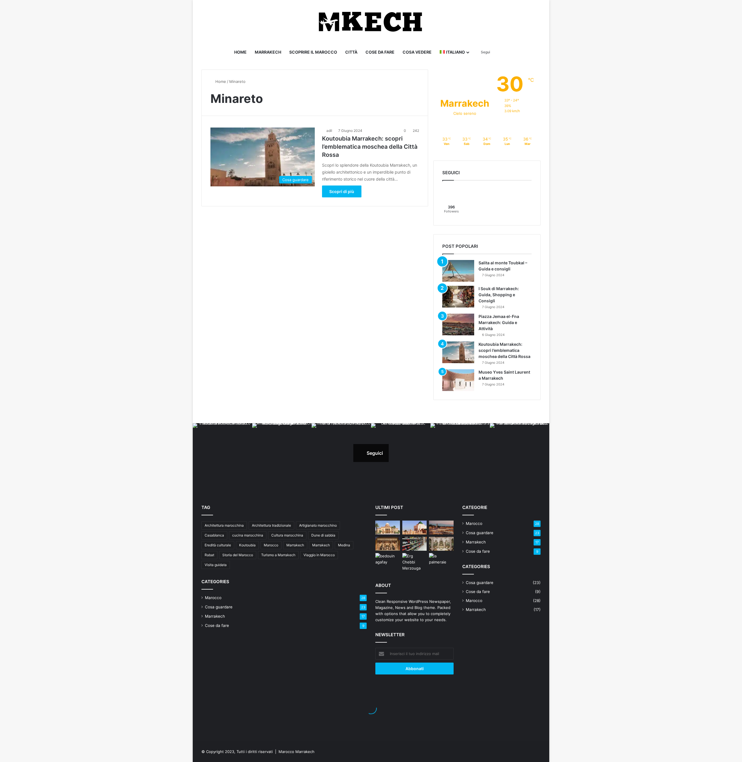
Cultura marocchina (287, 535)
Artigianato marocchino (318, 525)
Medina (344, 545)
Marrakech (268, 52)
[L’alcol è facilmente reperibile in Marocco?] (414, 544)
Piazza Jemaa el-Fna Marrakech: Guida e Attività (499, 322)
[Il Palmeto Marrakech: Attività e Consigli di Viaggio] (441, 560)
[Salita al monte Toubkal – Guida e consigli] (458, 271)
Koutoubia (247, 545)
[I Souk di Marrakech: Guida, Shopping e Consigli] (458, 297)
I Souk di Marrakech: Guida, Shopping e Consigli (499, 294)
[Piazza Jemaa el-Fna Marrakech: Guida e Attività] (458, 324)
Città (351, 52)
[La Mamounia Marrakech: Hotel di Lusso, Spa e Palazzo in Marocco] (387, 544)
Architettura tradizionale (271, 525)
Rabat (209, 555)
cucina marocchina (247, 535)
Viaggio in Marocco (319, 555)
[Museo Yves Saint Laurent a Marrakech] (458, 380)
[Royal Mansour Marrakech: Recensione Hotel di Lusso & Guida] (441, 544)
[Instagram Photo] (222, 453)
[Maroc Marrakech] (371, 22)
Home (240, 52)
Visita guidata (216, 565)
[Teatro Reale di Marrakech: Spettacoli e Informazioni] (387, 527)
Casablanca (214, 535)
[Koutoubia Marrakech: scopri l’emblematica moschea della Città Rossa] (458, 352)
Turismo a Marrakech (278, 555)
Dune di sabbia (323, 535)
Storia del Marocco (237, 555)
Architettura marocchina (224, 525)
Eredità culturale (218, 545)
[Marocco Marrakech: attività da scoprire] (441, 527)
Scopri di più (341, 191)
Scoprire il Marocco (313, 52)
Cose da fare (379, 52)
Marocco (271, 545)
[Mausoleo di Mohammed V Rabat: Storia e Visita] (414, 527)
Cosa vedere (417, 52)
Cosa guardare (218, 607)
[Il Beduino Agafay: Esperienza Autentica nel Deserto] (387, 560)
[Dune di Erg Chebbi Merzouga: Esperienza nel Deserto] (414, 562)
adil (329, 130)
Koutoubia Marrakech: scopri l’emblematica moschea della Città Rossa (369, 146)
